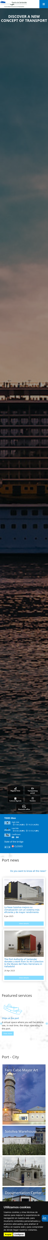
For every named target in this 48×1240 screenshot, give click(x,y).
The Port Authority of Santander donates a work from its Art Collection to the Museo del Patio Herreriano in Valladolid (23, 963)
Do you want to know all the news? (28, 870)
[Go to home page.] (13, 3)
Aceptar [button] (8, 1234)
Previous (1, 1023)
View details (24, 923)
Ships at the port (10, 1018)
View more (7, 1033)
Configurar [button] (19, 1234)
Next (47, 1023)
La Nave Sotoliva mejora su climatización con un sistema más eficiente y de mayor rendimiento (22, 910)
